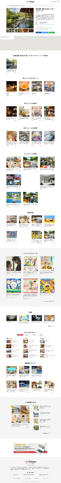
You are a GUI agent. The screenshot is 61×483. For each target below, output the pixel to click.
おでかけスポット (41, 29)
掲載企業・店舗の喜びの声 (43, 474)
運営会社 (36, 478)
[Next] (32, 18)
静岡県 (41, 334)
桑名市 (24, 5)
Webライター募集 (27, 478)
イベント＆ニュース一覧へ (47, 301)
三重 (9, 5)
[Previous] (8, 18)
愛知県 (20, 334)
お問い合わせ (15, 474)
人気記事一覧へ (45, 433)
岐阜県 (27, 334)
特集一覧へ (50, 326)
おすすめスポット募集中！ (17, 478)
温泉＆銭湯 (46, 29)
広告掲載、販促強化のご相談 (28, 474)
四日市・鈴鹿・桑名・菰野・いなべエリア (16, 5)
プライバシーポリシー (46, 478)
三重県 (34, 334)
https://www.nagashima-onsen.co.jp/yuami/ (46, 24)
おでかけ (37, 29)
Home (8, 5)
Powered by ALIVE (30, 465)
